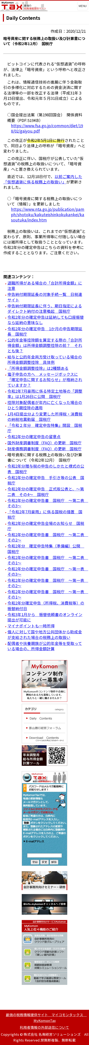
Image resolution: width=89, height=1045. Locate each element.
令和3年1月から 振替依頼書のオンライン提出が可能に (44, 617)
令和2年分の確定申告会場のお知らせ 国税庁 (45, 525)
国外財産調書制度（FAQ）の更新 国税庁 (44, 442)
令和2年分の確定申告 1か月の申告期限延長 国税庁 (44, 331)
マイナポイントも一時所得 (31, 625)
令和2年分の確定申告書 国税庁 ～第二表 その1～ (47, 560)
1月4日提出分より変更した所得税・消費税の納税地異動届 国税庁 (44, 416)
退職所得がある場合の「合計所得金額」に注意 (44, 285)
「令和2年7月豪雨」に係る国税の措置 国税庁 (44, 514)
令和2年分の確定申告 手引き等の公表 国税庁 (45, 480)
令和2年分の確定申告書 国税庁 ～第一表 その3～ (47, 571)
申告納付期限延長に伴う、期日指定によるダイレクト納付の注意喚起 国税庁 (44, 308)
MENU (83, 6)
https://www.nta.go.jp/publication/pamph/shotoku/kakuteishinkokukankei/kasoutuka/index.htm (47, 214)
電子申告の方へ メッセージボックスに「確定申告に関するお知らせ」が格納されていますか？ (44, 379)
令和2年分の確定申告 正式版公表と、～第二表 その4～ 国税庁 (45, 491)
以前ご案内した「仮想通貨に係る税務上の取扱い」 (42, 179)
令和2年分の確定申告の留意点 (34, 436)
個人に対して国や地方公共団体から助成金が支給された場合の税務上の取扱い (44, 634)
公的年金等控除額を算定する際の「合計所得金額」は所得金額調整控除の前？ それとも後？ (44, 345)
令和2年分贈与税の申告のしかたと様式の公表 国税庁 (45, 468)
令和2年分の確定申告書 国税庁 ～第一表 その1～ (47, 594)
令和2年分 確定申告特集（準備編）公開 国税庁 (45, 548)
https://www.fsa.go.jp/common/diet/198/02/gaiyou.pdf (47, 128)
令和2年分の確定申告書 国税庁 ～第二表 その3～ (47, 502)
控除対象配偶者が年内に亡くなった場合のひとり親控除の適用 (44, 404)
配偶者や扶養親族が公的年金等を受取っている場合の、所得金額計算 (44, 645)
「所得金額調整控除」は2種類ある (38, 368)
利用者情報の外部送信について (44, 1027)
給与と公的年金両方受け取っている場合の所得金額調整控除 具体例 (44, 359)
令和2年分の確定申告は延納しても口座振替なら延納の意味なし (45, 319)
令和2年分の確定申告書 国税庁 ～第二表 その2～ (47, 537)
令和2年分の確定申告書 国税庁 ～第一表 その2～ (47, 582)
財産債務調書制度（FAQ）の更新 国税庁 (44, 448)
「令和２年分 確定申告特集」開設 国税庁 (44, 427)
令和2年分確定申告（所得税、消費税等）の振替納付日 (45, 605)
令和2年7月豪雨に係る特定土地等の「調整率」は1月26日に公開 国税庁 (44, 393)
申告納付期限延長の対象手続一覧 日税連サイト (44, 296)
